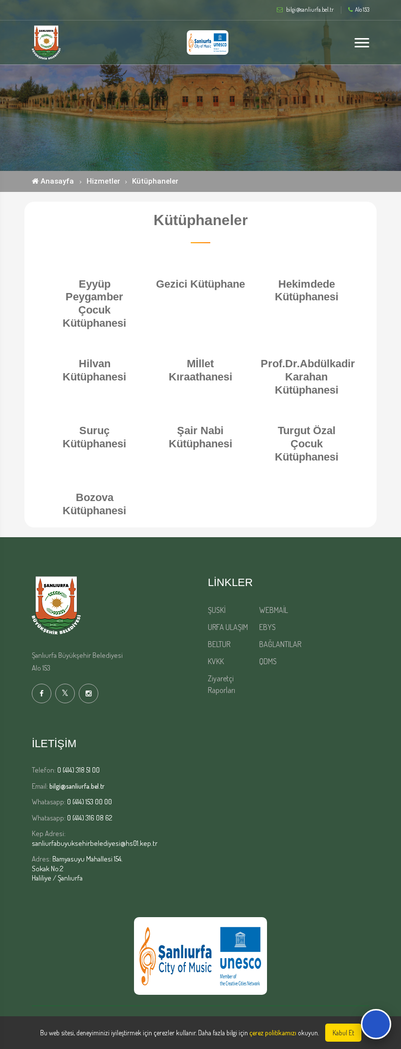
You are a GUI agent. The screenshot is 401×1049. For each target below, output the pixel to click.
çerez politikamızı (272, 1032)
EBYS (267, 627)
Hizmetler (103, 181)
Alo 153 (362, 10)
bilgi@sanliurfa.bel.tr (77, 786)
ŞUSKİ (216, 610)
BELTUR (219, 644)
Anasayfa (56, 181)
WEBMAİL (273, 610)
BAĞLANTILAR (280, 644)
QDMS (268, 661)
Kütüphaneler (155, 181)
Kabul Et (343, 1032)
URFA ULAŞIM (228, 627)
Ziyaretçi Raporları (221, 684)
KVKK (216, 661)
